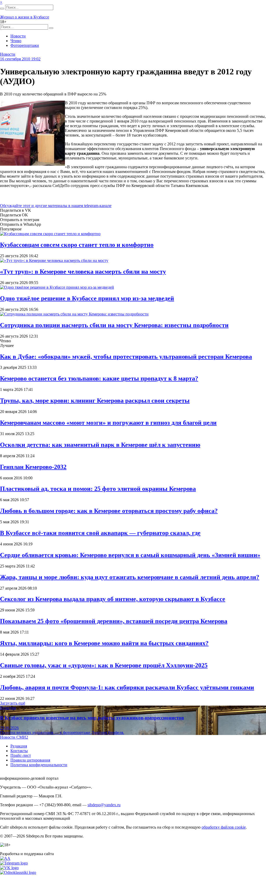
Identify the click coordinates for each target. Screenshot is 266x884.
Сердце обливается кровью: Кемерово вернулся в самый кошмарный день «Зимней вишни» (130, 555)
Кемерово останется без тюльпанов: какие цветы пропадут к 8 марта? (99, 378)
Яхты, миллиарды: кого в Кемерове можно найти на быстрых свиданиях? (104, 643)
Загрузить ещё (12, 703)
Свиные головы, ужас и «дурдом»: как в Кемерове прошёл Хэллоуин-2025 (104, 665)
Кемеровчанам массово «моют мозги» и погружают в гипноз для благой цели (108, 422)
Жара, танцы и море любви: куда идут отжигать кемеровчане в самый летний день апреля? (129, 577)
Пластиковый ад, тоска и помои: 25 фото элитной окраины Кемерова (98, 488)
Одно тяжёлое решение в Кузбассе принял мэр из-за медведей (87, 298)
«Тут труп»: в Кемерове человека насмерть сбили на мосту (83, 271)
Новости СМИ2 (14, 737)
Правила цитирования (30, 760)
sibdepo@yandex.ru (104, 805)
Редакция (18, 746)
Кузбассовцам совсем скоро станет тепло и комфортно (77, 244)
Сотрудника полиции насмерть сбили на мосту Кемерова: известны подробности (114, 325)
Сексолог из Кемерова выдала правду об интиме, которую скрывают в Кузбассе (112, 599)
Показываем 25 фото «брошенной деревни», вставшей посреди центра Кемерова (113, 621)
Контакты (19, 751)
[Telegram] (14, 863)
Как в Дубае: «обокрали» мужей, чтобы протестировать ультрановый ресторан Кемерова (126, 356)
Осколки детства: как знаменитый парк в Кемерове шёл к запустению (100, 444)
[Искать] (2, 8)
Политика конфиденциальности (38, 765)
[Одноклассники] (18, 872)
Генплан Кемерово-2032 (33, 466)
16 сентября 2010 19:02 (20, 59)
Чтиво (15, 40)
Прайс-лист (20, 755)
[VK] (9, 868)
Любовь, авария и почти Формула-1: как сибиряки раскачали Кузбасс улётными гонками (127, 687)
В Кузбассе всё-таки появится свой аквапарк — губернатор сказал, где (100, 533)
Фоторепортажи (24, 45)
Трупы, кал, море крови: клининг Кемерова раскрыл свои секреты (95, 400)
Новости (18, 36)
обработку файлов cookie (224, 827)
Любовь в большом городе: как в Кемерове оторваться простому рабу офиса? (109, 510)
